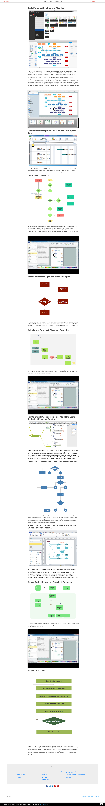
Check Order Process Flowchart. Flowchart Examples (52, 461)
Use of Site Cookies (43, 804)
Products (44, 1)
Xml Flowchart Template (22, 771)
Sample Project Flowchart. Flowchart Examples (50, 582)
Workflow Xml (44, 774)
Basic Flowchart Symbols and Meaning (46, 8)
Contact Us (84, 796)
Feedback (88, 796)
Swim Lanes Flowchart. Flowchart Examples (48, 330)
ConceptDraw (6, 1)
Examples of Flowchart (38, 175)
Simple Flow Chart (36, 670)
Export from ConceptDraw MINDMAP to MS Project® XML (52, 131)
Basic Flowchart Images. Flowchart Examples (49, 276)
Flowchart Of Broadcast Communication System (75, 774)
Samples (57, 1)
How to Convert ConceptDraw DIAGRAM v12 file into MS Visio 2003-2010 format (52, 526)
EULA (92, 796)
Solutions (50, 1)
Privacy (95, 796)
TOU (98, 796)
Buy (62, 1)
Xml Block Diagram (45, 779)
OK (101, 804)
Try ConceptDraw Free (90, 9)
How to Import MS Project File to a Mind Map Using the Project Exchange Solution (51, 417)
